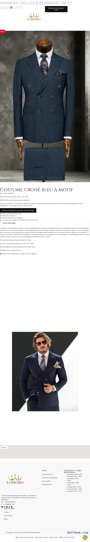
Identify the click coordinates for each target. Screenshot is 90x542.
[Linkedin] (7, 507)
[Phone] (85, 537)
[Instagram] (4, 507)
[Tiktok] (9, 507)
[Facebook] (2, 507)
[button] (11, 7)
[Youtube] (11, 507)
